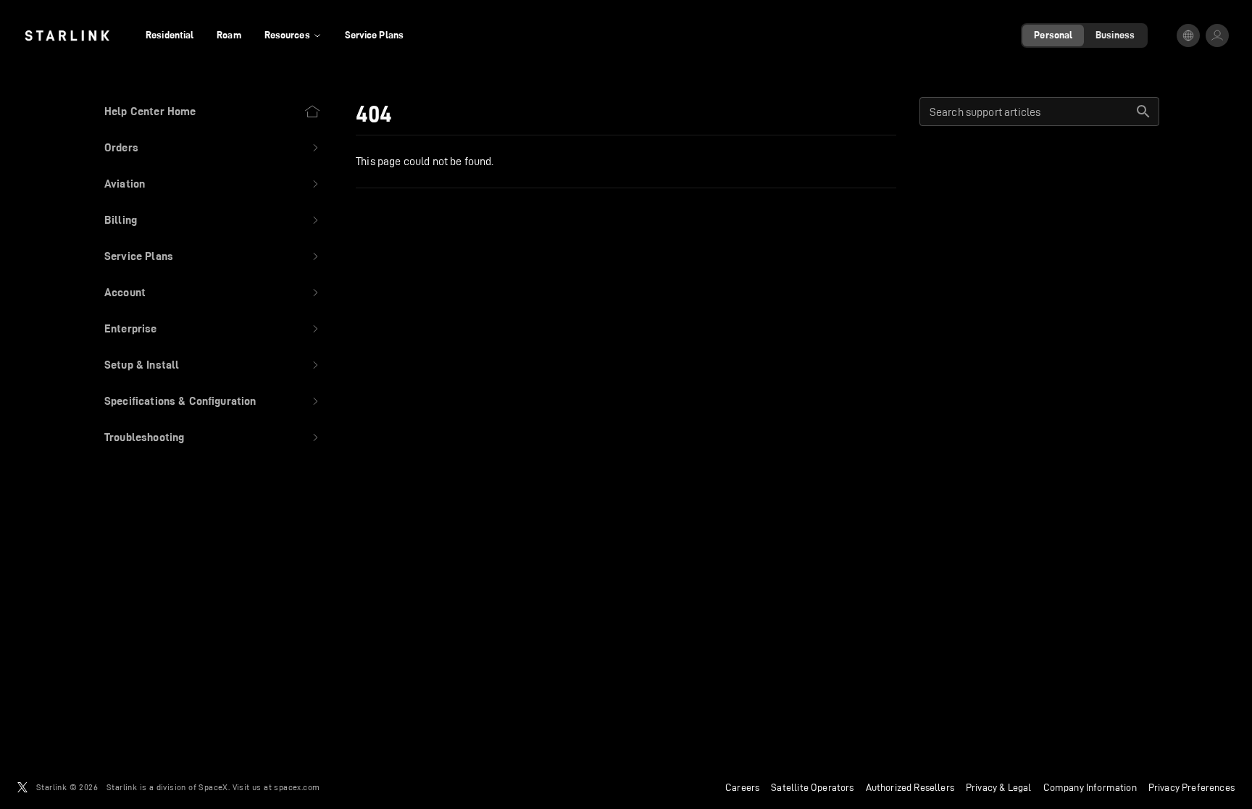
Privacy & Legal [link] (999, 787)
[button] (213, 147)
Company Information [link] (1090, 787)
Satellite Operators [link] (812, 787)
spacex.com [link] (297, 787)
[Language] (1188, 35)
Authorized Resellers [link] (910, 787)
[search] (1143, 111)
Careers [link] (742, 787)
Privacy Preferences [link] (1191, 787)
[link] (67, 35)
